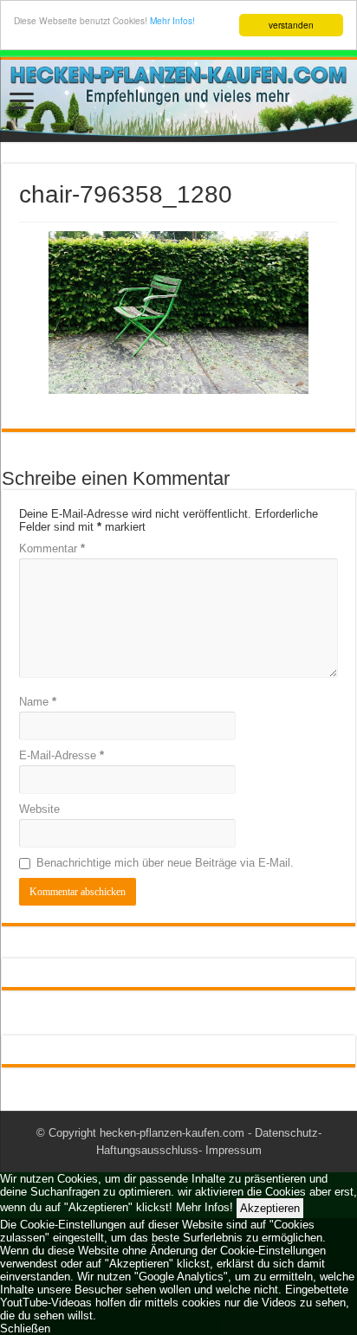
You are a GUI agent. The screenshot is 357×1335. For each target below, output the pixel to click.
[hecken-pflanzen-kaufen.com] (178, 101)
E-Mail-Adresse (61, 755)
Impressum (233, 1150)
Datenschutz (286, 1132)
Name (37, 701)
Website (39, 809)
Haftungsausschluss (147, 1150)
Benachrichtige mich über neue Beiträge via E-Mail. (165, 862)
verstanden (291, 24)
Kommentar (52, 548)
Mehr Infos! (172, 20)
